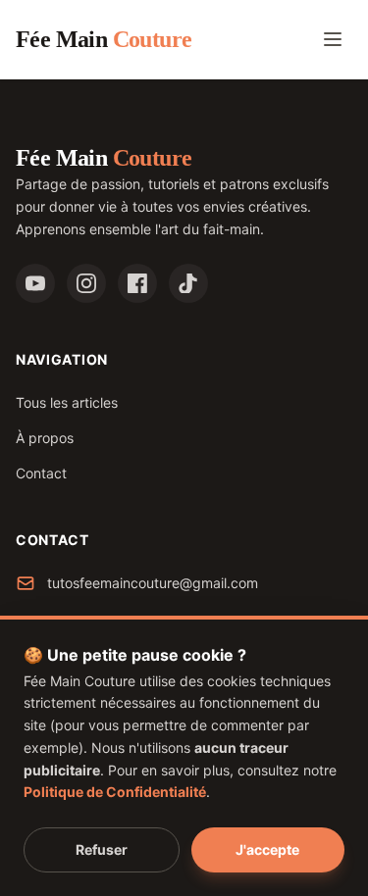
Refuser (102, 849)
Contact (41, 473)
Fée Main (103, 39)
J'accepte (267, 849)
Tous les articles (67, 402)
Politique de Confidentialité (115, 791)
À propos (45, 437)
